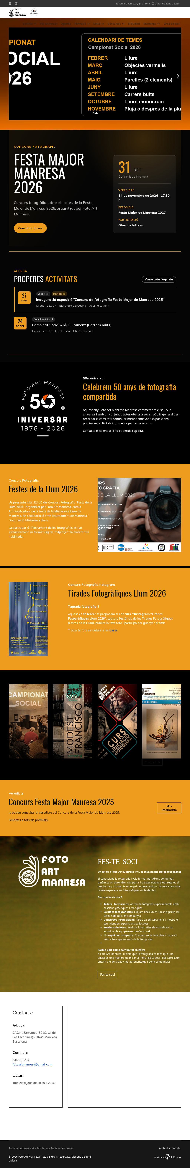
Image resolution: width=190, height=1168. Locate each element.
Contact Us (152, 762)
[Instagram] (16, 3)
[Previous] (12, 73)
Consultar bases (30, 228)
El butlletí (134, 23)
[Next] (177, 73)
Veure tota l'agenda (159, 279)
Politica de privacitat (21, 1148)
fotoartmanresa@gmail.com (134, 3)
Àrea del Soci (172, 23)
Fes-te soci (107, 974)
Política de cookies (62, 1148)
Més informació (169, 808)
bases (113, 630)
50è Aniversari (49, 23)
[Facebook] (10, 3)
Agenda (66, 23)
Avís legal (42, 1148)
